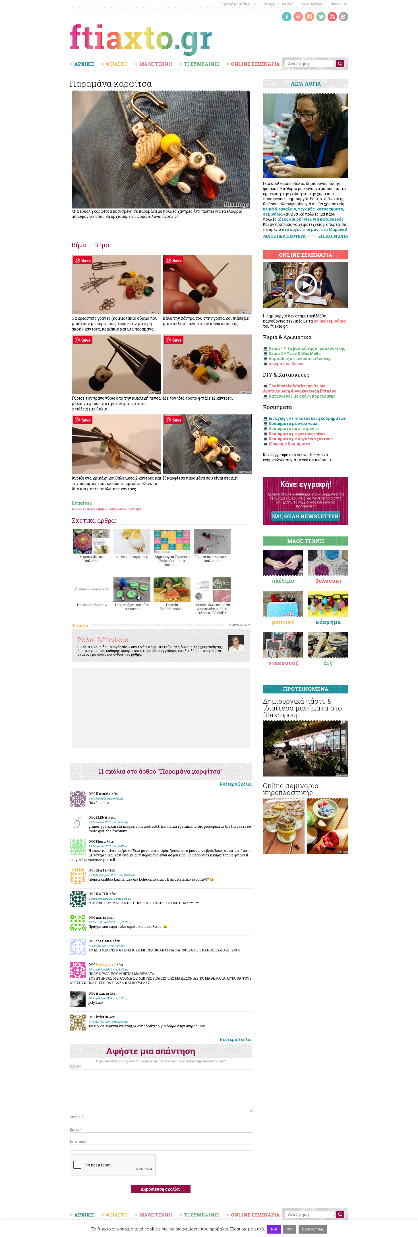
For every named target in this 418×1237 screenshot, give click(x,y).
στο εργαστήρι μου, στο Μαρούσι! (314, 229)
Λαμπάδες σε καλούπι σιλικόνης (300, 358)
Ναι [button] (274, 1229)
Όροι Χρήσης (312, 4)
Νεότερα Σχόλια (236, 784)
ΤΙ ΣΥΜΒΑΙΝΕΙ (201, 64)
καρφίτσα (80, 508)
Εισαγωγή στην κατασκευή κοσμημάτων (307, 418)
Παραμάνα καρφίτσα (111, 83)
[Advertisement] (161, 708)
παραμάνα (117, 508)
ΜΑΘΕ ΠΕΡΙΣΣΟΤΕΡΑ (284, 236)
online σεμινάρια (330, 321)
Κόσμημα (328, 621)
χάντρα (134, 508)
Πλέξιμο (283, 580)
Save (86, 260)
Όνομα (76, 1117)
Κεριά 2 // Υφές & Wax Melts (295, 353)
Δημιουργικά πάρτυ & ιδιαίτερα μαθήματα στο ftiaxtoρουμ (302, 708)
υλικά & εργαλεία (279, 209)
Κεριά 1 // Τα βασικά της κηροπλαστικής (307, 348)
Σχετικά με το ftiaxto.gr (238, 4)
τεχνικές (306, 209)
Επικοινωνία (339, 4)
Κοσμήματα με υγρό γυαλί (294, 423)
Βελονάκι (328, 580)
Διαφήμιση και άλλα (279, 4)
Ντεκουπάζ (283, 662)
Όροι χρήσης (313, 1229)
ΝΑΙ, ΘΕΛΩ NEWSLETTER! (306, 516)
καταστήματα (329, 209)
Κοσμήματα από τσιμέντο (294, 428)
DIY (328, 662)
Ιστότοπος (78, 1141)
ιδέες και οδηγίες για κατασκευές (310, 219)
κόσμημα (99, 508)
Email (76, 1129)
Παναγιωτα (106, 964)
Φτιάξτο (80, 625)
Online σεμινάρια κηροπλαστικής (291, 789)
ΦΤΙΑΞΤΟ (117, 64)
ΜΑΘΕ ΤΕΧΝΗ (155, 64)
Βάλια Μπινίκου (103, 639)
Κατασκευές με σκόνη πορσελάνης (302, 396)
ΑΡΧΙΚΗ (84, 64)
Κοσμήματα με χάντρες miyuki (298, 433)
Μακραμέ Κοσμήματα (289, 444)
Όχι (290, 1229)
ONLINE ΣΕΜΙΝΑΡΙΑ (255, 64)
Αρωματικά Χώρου (287, 364)
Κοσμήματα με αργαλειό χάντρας (301, 439)
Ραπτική (283, 621)
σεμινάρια (273, 214)
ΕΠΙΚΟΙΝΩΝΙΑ (333, 236)
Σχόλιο (76, 1066)
